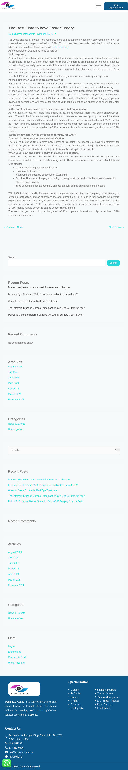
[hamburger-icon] (98, 6)
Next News (116, 227)
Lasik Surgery (61, 47)
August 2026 (15, 366)
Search (12, 257)
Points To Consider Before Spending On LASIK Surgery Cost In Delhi (45, 314)
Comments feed (17, 657)
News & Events (16, 423)
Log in (11, 646)
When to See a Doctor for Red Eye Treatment (33, 301)
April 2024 (13, 388)
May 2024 (13, 383)
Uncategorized (16, 429)
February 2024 (16, 399)
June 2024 (14, 377)
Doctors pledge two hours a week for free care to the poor (39, 287)
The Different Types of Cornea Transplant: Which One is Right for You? (46, 308)
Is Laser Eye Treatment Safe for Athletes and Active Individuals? (43, 294)
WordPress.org (16, 662)
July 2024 (13, 372)
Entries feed (14, 651)
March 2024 (14, 394)
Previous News (14, 227)
